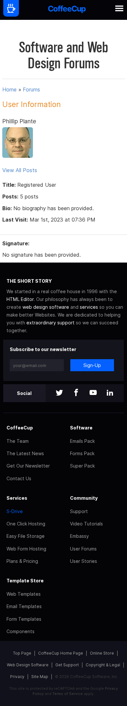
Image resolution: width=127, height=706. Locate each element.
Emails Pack (82, 441)
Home (9, 89)
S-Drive (15, 511)
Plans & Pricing (22, 561)
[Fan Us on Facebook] (76, 393)
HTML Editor (20, 299)
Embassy (79, 536)
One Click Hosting (26, 523)
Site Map (39, 676)
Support (79, 511)
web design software (45, 307)
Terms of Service (67, 693)
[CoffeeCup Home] (67, 10)
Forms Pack (82, 453)
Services (17, 498)
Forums (31, 89)
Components (21, 631)
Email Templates (24, 606)
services (89, 307)
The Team (18, 441)
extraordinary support (50, 322)
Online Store (102, 653)
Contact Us (19, 478)
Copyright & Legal (103, 664)
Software (81, 427)
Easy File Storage (26, 536)
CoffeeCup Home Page (60, 653)
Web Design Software (28, 664)
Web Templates (24, 594)
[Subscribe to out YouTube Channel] (93, 393)
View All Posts (19, 170)
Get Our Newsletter (28, 465)
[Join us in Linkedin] (110, 393)
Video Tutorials (86, 523)
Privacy (17, 676)
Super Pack (82, 465)
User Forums (83, 548)
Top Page (22, 653)
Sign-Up (92, 365)
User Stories (83, 561)
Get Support (67, 664)
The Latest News (25, 453)
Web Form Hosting (26, 548)
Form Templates (24, 619)
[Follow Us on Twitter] (59, 393)
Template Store (25, 580)
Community (84, 498)
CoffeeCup (20, 427)
